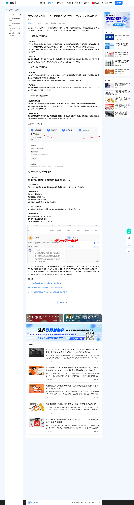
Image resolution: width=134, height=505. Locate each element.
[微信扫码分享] (82, 502)
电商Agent (60, 3)
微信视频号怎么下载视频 (122, 35)
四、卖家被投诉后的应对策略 (15, 34)
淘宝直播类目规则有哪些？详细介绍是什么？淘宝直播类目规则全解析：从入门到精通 (72, 421)
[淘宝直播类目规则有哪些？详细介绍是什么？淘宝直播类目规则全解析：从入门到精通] (36, 422)
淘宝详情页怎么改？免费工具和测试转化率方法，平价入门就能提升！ (122, 106)
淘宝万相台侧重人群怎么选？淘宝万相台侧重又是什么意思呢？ (48, 292)
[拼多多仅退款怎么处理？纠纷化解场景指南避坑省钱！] (109, 54)
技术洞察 (86, 3)
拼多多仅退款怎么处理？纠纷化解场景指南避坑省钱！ (122, 54)
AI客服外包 (70, 3)
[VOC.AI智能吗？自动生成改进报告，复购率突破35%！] (109, 46)
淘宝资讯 (53, 23)
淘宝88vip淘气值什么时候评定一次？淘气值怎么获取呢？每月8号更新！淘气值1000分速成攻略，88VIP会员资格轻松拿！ (72, 350)
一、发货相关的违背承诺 (15, 19)
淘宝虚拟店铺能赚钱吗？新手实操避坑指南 (122, 84)
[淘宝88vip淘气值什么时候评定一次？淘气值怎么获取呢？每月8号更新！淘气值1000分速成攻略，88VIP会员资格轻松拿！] (36, 352)
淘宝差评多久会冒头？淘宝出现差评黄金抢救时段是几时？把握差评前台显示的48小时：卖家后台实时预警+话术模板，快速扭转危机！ (72, 369)
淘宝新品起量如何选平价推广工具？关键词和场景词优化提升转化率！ (122, 92)
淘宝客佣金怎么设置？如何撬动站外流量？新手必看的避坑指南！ (72, 404)
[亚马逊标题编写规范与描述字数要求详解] (109, 71)
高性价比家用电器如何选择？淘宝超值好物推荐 (122, 113)
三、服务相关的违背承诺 (15, 29)
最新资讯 (42, 3)
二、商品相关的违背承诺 (15, 24)
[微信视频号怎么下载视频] (109, 37)
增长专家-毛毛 (32, 23)
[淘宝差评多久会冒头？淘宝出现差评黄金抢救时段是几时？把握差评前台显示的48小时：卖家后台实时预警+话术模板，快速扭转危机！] (36, 370)
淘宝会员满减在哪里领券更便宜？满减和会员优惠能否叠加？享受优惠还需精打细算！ (72, 387)
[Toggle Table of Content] (20, 14)
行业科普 (77, 3)
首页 (6, 10)
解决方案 (96, 3)
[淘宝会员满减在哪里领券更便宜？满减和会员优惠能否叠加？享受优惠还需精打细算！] (36, 388)
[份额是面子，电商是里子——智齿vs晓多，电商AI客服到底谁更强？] (109, 63)
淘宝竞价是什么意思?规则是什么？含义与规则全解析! (45, 288)
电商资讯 (50, 3)
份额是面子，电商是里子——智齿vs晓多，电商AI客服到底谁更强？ (122, 62)
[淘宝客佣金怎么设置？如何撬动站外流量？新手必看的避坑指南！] (36, 407)
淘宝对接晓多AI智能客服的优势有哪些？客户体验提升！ (46, 283)
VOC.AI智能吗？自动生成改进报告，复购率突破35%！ (122, 45)
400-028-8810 (107, 3)
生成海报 (76, 502)
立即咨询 (118, 3)
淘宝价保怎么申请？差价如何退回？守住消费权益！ (122, 99)
